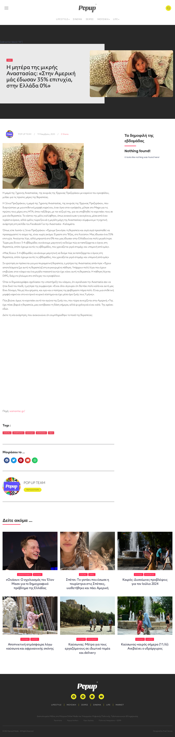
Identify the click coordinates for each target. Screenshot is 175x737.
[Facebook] (73, 696)
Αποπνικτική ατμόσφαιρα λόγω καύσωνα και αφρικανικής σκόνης (30, 646)
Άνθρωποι (18, 433)
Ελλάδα (30, 433)
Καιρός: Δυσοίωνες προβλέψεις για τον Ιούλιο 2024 (144, 582)
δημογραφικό (24, 574)
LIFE (108, 705)
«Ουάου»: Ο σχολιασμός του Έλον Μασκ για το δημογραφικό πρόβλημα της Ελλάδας (30, 584)
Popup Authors (72, 720)
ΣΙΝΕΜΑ (97, 705)
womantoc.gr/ (17, 411)
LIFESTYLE (56, 705)
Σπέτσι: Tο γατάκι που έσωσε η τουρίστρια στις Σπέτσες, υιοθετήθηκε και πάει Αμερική (87, 584)
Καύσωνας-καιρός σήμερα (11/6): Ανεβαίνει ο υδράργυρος (145, 646)
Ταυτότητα (58, 720)
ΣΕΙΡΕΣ (84, 705)
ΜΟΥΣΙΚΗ (71, 705)
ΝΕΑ (9, 60)
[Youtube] (101, 696)
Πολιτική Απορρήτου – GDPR (110, 720)
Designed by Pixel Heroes (162, 731)
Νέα (51, 433)
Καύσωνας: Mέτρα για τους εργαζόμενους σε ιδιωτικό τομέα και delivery (87, 648)
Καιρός (35, 639)
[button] (7, 460)
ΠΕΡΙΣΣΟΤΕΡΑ (32, 490)
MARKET (120, 705)
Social (7, 433)
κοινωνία (41, 433)
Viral (92, 574)
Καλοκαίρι (149, 574)
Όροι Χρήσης (88, 720)
